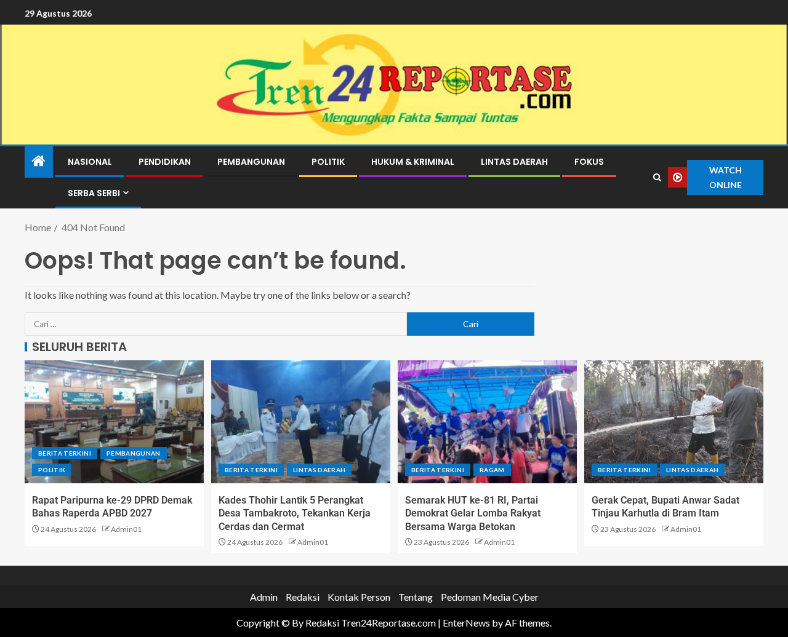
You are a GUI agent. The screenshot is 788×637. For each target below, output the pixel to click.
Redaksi (303, 597)
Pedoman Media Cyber (490, 597)
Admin (264, 597)
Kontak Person (359, 597)
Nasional (90, 162)
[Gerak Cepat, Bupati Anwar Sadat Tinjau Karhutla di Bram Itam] (673, 421)
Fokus (589, 162)
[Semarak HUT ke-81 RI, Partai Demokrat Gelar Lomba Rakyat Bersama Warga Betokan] (487, 421)
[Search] (657, 177)
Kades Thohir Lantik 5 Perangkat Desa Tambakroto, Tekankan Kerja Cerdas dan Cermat (295, 513)
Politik (328, 162)
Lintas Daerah (514, 162)
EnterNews (466, 622)
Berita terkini (64, 453)
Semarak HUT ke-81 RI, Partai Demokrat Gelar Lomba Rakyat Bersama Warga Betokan (473, 513)
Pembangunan (251, 162)
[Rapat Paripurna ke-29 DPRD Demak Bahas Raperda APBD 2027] (114, 421)
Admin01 (126, 529)
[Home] (39, 161)
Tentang (415, 597)
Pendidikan (165, 162)
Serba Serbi (94, 193)
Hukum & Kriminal (412, 162)
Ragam (492, 469)
